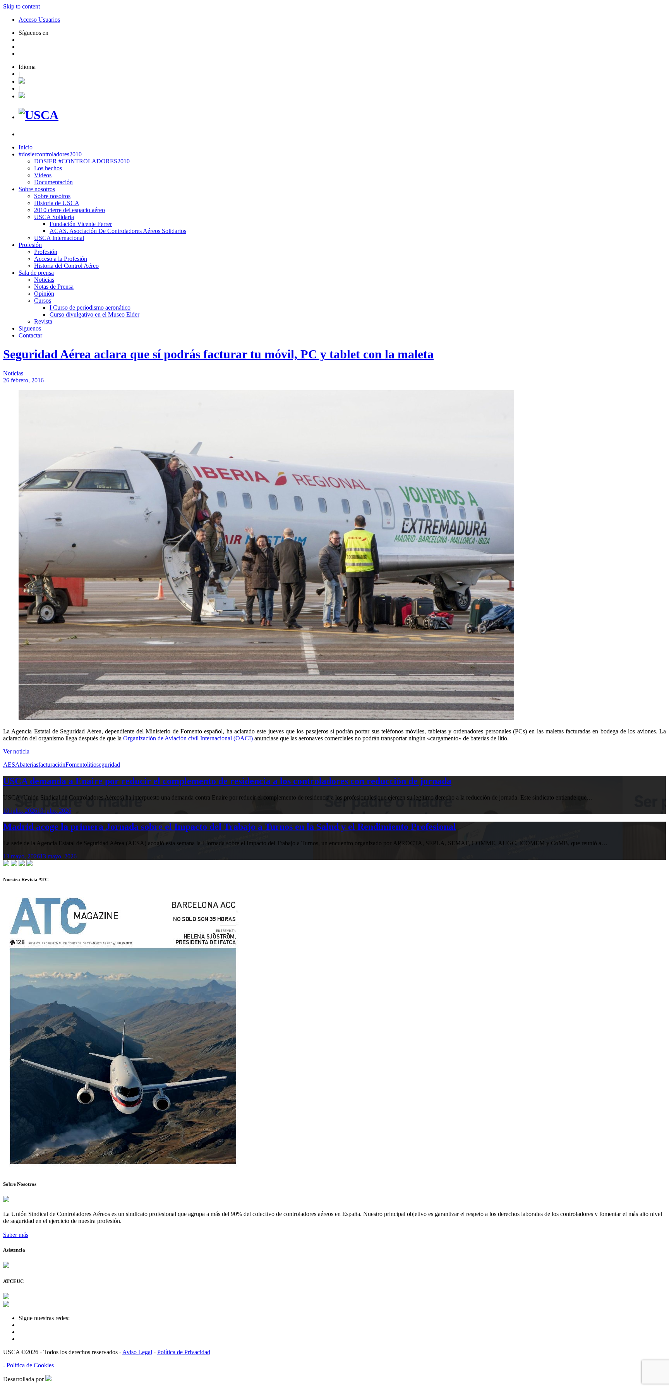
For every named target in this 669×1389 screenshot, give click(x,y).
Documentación (53, 182)
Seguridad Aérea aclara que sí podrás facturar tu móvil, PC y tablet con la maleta (218, 354)
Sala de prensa (36, 272)
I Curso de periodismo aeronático (90, 307)
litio (91, 764)
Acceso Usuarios (39, 19)
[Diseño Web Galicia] (48, 1379)
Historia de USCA (56, 203)
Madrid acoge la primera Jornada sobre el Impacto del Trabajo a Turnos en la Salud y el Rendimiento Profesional (229, 827)
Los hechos (48, 168)
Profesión (30, 244)
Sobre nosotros (37, 189)
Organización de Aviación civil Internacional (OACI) (188, 738)
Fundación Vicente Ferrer (81, 224)
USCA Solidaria (54, 217)
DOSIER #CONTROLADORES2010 (82, 161)
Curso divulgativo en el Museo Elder (94, 314)
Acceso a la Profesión (60, 258)
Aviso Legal (137, 1352)
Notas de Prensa (54, 286)
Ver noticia (16, 751)
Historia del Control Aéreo (66, 265)
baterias (29, 764)
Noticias (44, 279)
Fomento (76, 764)
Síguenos (30, 328)
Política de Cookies (30, 1365)
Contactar (30, 335)
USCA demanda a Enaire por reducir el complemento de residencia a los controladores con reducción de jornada (227, 781)
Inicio (26, 147)
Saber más (15, 1234)
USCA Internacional (59, 238)
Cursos (42, 300)
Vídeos (42, 175)
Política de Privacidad (183, 1352)
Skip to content (21, 6)
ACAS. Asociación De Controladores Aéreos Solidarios (118, 231)
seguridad (108, 764)
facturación (51, 764)
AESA (11, 764)
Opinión (44, 293)
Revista (43, 321)
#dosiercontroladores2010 (50, 154)
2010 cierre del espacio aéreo (69, 210)
